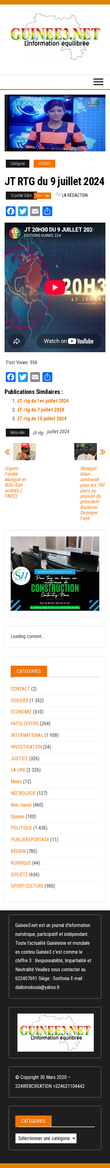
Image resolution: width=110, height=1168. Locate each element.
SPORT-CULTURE (27, 886)
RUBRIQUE (21, 863)
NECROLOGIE (23, 793)
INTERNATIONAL (27, 735)
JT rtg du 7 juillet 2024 (40, 410)
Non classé (21, 805)
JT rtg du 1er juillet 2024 (42, 401)
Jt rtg (37, 433)
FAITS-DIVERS (25, 723)
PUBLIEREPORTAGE (30, 840)
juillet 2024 (58, 431)
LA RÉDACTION (75, 195)
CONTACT (20, 689)
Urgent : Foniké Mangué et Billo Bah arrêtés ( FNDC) (15, 482)
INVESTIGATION (26, 747)
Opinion (17, 817)
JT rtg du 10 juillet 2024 (41, 419)
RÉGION (18, 851)
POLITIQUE (21, 828)
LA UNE (18, 770)
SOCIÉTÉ (19, 875)
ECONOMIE (21, 712)
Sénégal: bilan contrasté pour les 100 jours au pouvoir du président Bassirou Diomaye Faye (92, 493)
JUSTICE (19, 758)
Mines (16, 782)
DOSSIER (44, 164)
